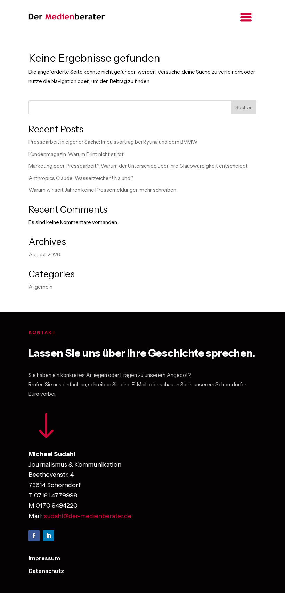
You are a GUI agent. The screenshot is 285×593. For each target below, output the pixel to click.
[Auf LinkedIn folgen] (48, 535)
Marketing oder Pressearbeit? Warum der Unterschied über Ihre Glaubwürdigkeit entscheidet (138, 166)
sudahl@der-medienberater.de (87, 516)
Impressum (44, 557)
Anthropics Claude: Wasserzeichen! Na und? (80, 178)
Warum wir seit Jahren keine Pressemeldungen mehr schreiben (102, 190)
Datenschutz (46, 570)
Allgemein (40, 286)
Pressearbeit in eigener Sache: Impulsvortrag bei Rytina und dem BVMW (112, 142)
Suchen (244, 107)
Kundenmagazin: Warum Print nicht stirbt (76, 154)
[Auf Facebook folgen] (34, 535)
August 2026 (44, 254)
